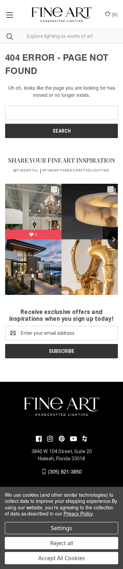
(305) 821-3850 (65, 471)
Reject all (61, 543)
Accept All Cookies (61, 558)
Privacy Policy (78, 513)
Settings (61, 528)
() (114, 14)
